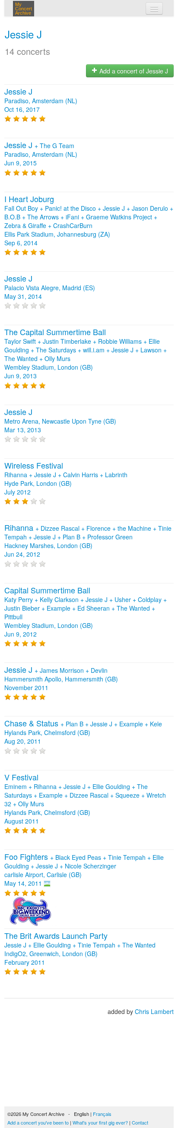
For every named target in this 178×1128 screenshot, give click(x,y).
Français (102, 1113)
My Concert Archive (23, 9)
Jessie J (23, 33)
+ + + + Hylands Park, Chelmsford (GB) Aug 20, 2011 (83, 732)
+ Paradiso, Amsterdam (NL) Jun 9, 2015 (40, 154)
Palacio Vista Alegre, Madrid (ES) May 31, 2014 (49, 288)
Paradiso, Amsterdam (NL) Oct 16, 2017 (40, 101)
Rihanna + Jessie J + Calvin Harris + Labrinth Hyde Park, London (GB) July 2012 (65, 479)
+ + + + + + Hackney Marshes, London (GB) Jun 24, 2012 (88, 541)
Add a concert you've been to (38, 1122)
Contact (140, 1122)
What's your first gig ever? (100, 1122)
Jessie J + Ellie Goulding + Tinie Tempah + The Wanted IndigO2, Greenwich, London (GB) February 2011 (80, 949)
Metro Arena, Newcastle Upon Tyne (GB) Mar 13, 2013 (60, 421)
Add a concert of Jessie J (133, 71)
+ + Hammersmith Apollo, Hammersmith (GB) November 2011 (61, 679)
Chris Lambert (154, 1011)
